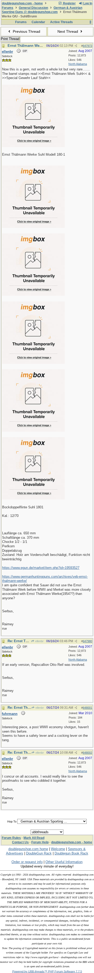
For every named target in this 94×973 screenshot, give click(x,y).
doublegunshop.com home (28, 849)
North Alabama (77, 63)
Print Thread (10, 39)
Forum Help (40, 842)
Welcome (58, 849)
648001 (87, 707)
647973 (87, 45)
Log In (87, 3)
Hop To (11, 821)
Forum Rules (11, 838)
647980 (87, 641)
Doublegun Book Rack (71, 853)
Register (69, 3)
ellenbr (39, 641)
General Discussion (33, 8)
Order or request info (27, 862)
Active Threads (61, 22)
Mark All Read (34, 838)
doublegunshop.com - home (22, 3)
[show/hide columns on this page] (90, 22)
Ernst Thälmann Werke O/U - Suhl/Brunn (40, 46)
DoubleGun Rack (39, 853)
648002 (87, 752)
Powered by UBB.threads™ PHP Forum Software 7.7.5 (47, 971)
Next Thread (68, 31)
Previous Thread (26, 31)
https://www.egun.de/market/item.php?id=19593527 (40, 568)
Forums (7, 8)
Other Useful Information (64, 862)
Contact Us (20, 842)
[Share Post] (76, 45)
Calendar (38, 22)
